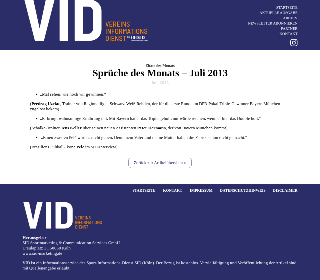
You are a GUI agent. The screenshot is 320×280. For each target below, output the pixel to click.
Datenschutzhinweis (243, 190)
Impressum (201, 190)
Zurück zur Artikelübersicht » (160, 162)
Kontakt (289, 34)
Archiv (290, 18)
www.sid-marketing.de (42, 253)
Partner (289, 29)
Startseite (287, 8)
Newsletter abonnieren (273, 23)
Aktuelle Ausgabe (279, 13)
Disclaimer (285, 190)
